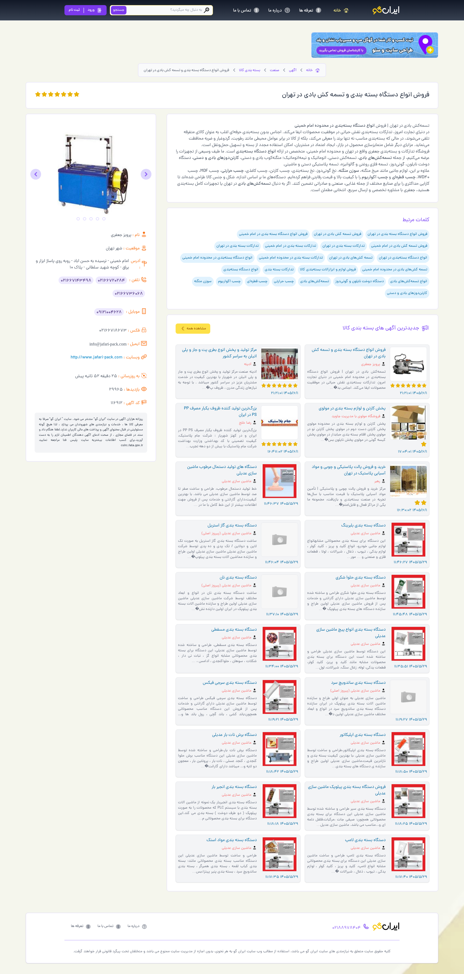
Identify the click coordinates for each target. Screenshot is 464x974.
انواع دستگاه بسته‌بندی (240, 269)
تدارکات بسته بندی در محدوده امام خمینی (291, 258)
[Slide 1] (104, 218)
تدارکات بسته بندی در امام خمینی (290, 246)
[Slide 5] (78, 218)
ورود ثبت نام (82, 10)
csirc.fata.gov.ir (132, 445)
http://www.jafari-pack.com (96, 357)
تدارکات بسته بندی (279, 269)
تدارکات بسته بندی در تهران (343, 246)
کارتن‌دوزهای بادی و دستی (407, 293)
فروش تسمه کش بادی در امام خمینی (399, 246)
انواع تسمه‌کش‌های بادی (408, 281)
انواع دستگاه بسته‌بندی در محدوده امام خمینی (217, 258)
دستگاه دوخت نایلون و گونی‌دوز (359, 281)
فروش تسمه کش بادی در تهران (337, 234)
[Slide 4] (84, 218)
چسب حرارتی (284, 281)
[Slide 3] (91, 218)
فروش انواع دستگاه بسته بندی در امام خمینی (273, 234)
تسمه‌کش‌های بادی (314, 281)
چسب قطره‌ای (257, 281)
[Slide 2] (97, 218)
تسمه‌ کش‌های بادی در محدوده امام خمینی (394, 269)
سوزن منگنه (203, 281)
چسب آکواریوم (229, 281)
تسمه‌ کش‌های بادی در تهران (350, 258)
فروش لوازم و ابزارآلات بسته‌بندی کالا (328, 269)
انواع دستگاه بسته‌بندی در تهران (403, 258)
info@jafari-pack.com (107, 344)
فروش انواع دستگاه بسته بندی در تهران (397, 234)
